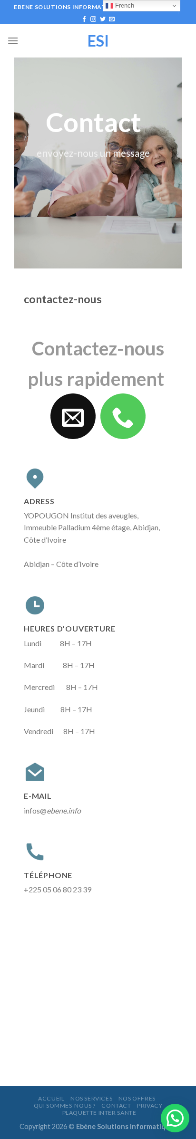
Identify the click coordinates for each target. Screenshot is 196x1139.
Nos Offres (137, 1098)
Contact (116, 1105)
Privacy (149, 1105)
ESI (98, 40)
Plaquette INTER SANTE (99, 1112)
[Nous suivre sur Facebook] (84, 19)
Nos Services (91, 1098)
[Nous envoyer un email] (112, 19)
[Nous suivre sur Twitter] (103, 19)
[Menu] (13, 40)
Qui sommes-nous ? (65, 1105)
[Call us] (123, 416)
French (123, 5)
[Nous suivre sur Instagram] (93, 19)
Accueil (51, 1098)
